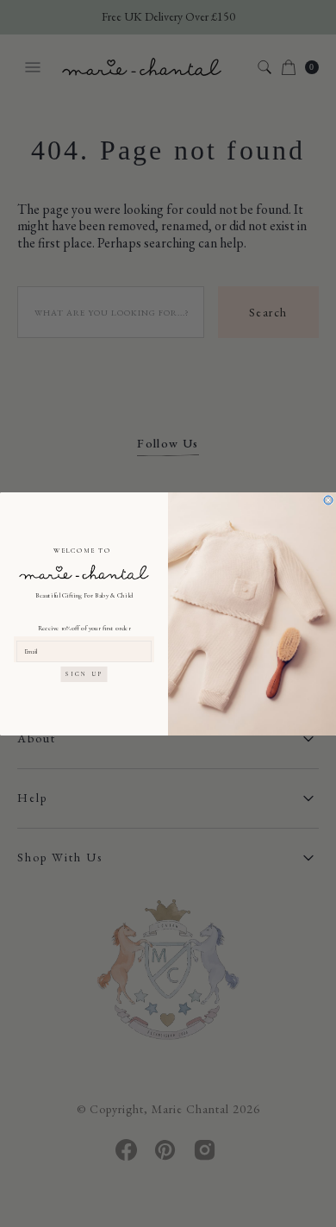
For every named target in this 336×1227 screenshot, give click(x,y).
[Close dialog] (328, 500)
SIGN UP (84, 674)
